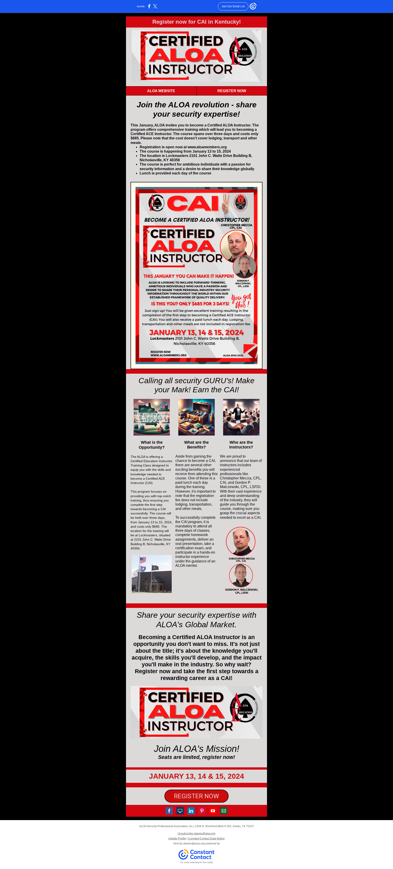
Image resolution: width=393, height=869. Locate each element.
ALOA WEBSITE (161, 91)
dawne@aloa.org (194, 843)
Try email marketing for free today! (196, 862)
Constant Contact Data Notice (206, 838)
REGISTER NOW (231, 91)
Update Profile (177, 838)
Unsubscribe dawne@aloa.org (196, 833)
